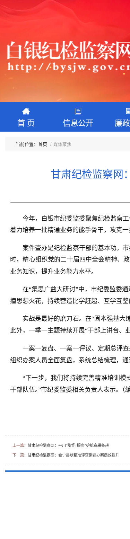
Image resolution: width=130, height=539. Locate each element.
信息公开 (78, 122)
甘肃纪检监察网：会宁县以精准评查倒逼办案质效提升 (73, 455)
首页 (42, 144)
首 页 (26, 122)
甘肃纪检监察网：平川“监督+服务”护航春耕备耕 (68, 445)
